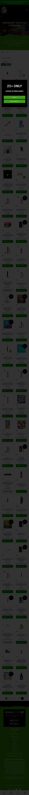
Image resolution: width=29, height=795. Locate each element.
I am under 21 (14, 101)
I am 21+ (14, 97)
